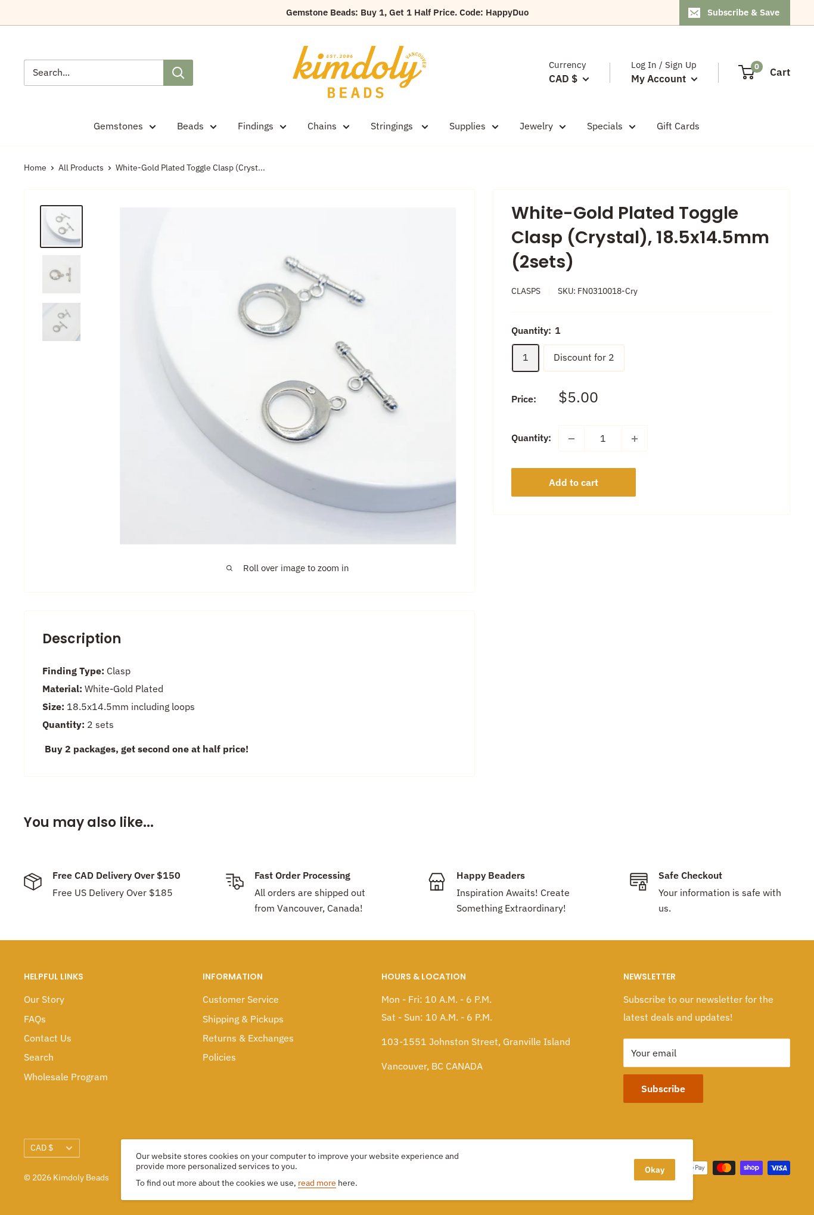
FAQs (35, 1019)
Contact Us (48, 1038)
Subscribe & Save (743, 12)
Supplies (467, 126)
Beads (190, 126)
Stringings (393, 126)
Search (39, 1057)
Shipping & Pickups (243, 1019)
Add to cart (573, 483)
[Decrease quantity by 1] (571, 438)
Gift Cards (678, 126)
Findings (256, 126)
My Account (659, 78)
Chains (322, 126)
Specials (605, 126)
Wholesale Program (66, 1077)
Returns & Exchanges (248, 1038)
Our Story (44, 999)
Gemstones (118, 126)
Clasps (525, 291)
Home (35, 167)
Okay (654, 1169)
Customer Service (241, 999)
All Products (81, 167)
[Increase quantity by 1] (634, 438)
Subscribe (663, 1089)
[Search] (178, 73)
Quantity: (531, 438)
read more (317, 1182)
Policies (219, 1057)
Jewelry (536, 126)
